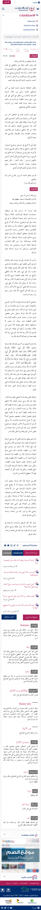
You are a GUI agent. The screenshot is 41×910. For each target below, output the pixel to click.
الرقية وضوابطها (9, 590)
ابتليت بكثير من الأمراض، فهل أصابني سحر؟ (19, 596)
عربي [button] (35, 2)
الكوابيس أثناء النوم (10, 611)
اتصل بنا (15, 883)
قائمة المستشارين (29, 29)
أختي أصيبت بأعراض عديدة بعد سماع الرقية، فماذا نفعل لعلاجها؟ (20, 585)
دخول (6, 2)
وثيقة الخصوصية (34, 883)
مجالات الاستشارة (29, 25)
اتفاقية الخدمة (23, 883)
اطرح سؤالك (31, 21)
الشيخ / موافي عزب (35, 50)
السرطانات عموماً (9, 566)
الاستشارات (27, 15)
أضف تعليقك (9, 617)
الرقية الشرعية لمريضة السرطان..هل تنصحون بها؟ (20, 561)
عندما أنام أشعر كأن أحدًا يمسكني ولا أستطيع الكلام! (20, 606)
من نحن (8, 883)
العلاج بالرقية (8, 578)
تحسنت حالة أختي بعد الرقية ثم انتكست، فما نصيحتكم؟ (21, 573)
